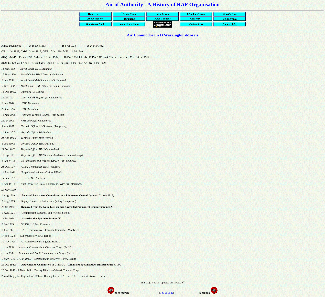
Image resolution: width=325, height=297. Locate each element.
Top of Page (166, 292)
